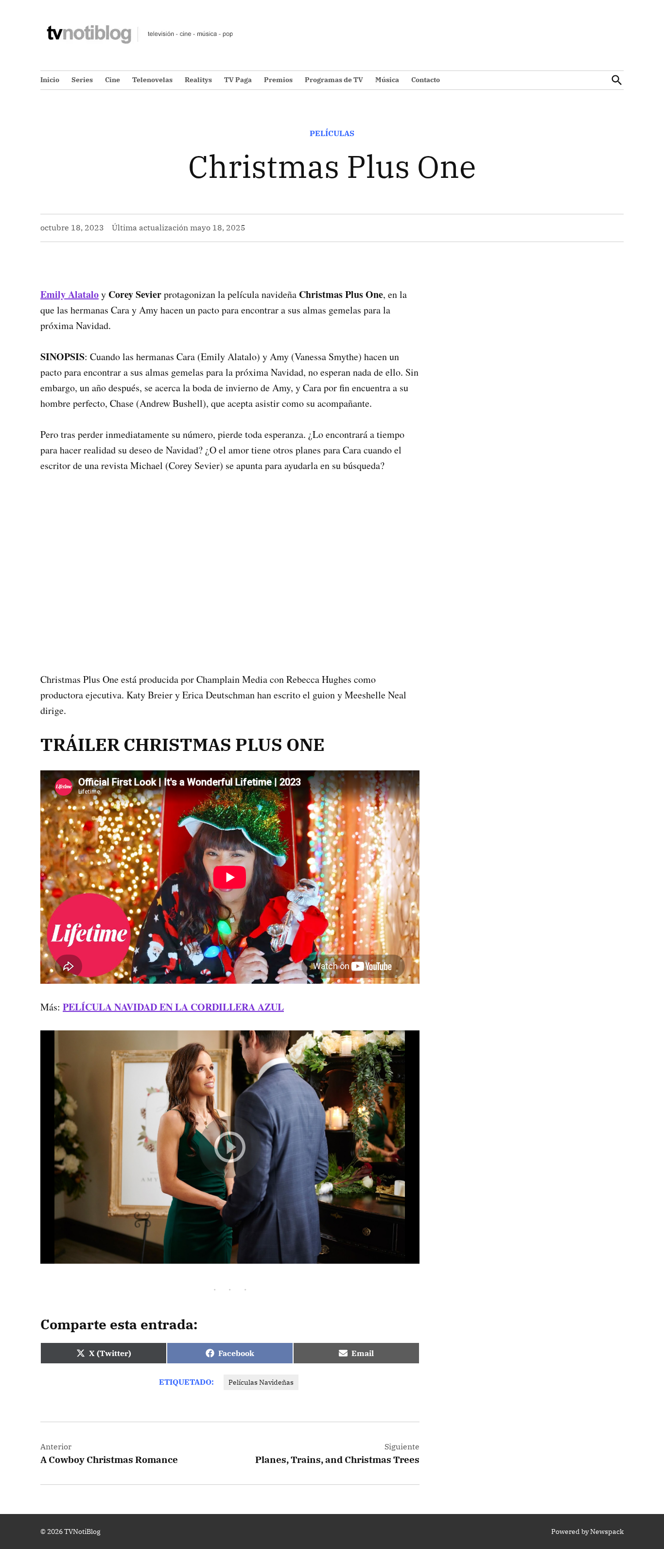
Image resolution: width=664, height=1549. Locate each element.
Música (387, 79)
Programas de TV (334, 79)
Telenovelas (152, 79)
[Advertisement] (229, 557)
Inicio (49, 79)
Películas (332, 133)
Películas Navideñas (261, 1382)
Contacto (425, 79)
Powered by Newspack (587, 1531)
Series (82, 79)
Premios (278, 79)
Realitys (198, 79)
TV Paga (238, 79)
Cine (112, 79)
